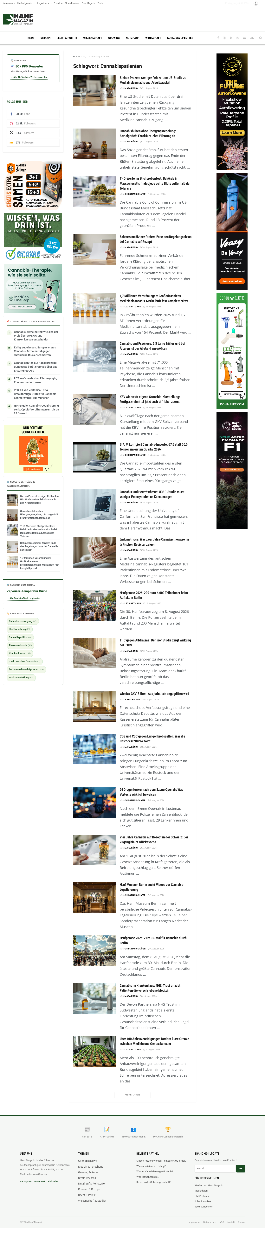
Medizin (45, 38)
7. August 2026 (156, 800)
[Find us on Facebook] (218, 38)
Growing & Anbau (88, 1172)
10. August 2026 (150, 651)
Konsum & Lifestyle (180, 38)
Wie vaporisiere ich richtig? (151, 1166)
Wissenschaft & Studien (92, 1200)
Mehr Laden (132, 1095)
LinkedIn (53, 1181)
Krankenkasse (20, 653)
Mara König (131, 88)
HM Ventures (202, 1196)
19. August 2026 (150, 502)
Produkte (58, 3)
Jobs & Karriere (203, 1201)
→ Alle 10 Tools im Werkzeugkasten (29, 77)
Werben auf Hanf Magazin (209, 1185)
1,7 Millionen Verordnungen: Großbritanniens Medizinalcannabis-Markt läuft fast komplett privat (39, 563)
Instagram (25, 1181)
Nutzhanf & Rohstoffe (91, 1183)
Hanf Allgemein (24, 3)
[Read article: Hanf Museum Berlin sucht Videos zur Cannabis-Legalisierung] (94, 897)
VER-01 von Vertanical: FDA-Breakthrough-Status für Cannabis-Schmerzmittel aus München (35, 393)
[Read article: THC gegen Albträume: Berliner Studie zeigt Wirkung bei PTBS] (94, 653)
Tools (100, 3)
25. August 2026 (153, 306)
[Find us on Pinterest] (237, 38)
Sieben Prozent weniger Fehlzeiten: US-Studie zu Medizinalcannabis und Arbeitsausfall (39, 499)
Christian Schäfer (135, 194)
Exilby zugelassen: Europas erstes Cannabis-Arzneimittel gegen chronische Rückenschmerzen (35, 351)
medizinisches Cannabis (24, 661)
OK (240, 1168)
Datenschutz (210, 1222)
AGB (221, 1222)
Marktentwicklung (21, 677)
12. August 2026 (153, 603)
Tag (84, 56)
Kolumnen (8, 3)
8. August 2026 (151, 699)
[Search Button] (260, 38)
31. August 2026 (150, 88)
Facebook (39, 1181)
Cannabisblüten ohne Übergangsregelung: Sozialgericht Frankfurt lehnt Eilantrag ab (39, 514)
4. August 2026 (156, 949)
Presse (241, 1222)
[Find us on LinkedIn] (244, 38)
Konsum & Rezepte (89, 1189)
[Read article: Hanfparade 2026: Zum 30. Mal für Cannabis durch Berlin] (94, 950)
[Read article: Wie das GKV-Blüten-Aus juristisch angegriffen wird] (94, 706)
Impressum (194, 1222)
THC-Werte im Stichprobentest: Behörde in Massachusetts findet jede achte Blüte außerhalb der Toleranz (155, 183)
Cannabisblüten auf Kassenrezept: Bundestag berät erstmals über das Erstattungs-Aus (35, 366)
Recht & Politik (67, 38)
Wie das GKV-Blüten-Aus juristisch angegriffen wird (154, 694)
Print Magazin (88, 3)
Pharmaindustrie (20, 645)
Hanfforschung (19, 629)
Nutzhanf (132, 38)
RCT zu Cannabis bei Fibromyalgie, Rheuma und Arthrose (35, 380)
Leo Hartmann (133, 306)
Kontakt (231, 1222)
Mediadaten (201, 1190)
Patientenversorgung (22, 621)
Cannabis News (87, 1160)
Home (76, 56)
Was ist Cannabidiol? (147, 1176)
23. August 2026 (150, 354)
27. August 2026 (150, 141)
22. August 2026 (153, 407)
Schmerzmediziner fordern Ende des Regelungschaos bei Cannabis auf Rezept (39, 546)
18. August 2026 (150, 550)
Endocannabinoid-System (26, 669)
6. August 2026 (156, 895)
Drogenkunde (42, 3)
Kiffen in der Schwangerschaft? (153, 1182)
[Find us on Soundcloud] (252, 38)
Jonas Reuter (132, 699)
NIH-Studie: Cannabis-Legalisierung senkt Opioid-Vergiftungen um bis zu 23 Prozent (36, 409)
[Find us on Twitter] (231, 38)
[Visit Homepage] (25, 19)
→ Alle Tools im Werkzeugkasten (23, 598)
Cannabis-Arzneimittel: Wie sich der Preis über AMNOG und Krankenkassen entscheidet (36, 335)
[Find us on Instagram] (224, 38)
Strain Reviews (72, 3)
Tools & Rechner (203, 1206)
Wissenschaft (92, 38)
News (31, 38)
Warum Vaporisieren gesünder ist (154, 1171)
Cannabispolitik (20, 637)
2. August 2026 (152, 1049)
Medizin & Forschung (90, 1166)
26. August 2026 (150, 247)
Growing (114, 38)
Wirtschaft (153, 38)
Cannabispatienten (99, 56)
